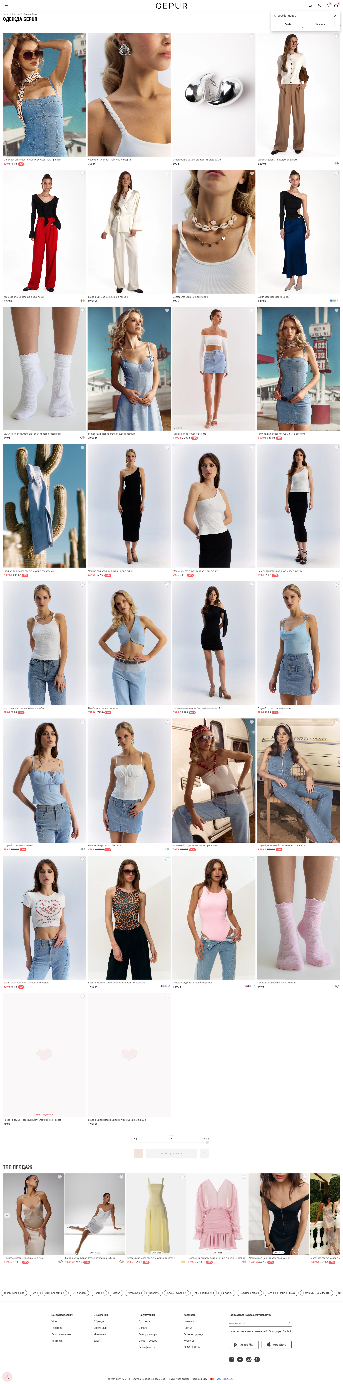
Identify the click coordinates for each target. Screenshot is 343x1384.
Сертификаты (147, 1347)
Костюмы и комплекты (316, 1293)
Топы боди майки (203, 1293)
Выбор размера (148, 1334)
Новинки (99, 1293)
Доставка (144, 1321)
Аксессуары (135, 1293)
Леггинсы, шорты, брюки (281, 1293)
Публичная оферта (179, 1379)
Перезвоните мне (61, 1334)
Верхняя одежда (249, 1293)
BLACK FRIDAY (192, 1347)
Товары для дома (14, 1293)
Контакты (57, 1340)
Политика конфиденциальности (148, 1379)
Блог (96, 1340)
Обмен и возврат (148, 1340)
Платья (115, 1293)
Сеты (35, 1293)
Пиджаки (226, 1293)
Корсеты (154, 1293)
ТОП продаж (78, 1293)
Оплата (143, 1327)
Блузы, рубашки (176, 1293)
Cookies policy (199, 1379)
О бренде (99, 1321)
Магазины (100, 1334)
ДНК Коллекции (54, 1293)
